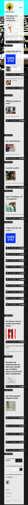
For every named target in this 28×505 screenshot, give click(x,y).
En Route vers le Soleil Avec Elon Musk (13, 323)
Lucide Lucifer (12, 168)
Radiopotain (9, 493)
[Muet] (20, 42)
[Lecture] (7, 42)
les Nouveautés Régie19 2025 (13, 397)
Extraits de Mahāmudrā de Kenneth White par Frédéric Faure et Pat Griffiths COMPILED (14, 368)
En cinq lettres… (13, 141)
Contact (8, 496)
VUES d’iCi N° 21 (13, 51)
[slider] (23, 42)
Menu (20, 7)
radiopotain (8, 500)
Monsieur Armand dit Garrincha (12, 18)
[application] (15, 42)
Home (7, 489)
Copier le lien (8, 45)
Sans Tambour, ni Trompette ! (14, 198)
